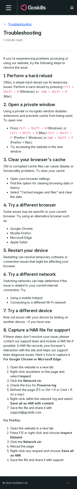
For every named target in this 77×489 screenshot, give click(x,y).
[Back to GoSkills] (73, 7)
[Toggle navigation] (8, 7)
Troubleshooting (19, 24)
